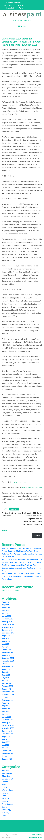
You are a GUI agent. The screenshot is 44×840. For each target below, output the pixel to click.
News (4, 796)
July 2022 (5, 739)
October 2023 (7, 697)
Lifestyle (20, 5)
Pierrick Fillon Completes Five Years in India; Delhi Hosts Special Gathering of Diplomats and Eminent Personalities (21, 576)
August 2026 (6, 602)
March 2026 (6, 616)
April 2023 (5, 714)
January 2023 (7, 723)
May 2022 (5, 745)
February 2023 (7, 720)
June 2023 (6, 709)
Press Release (11, 8)
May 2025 (5, 644)
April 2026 (5, 613)
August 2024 (6, 669)
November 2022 (8, 728)
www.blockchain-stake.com (31, 488)
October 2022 (7, 731)
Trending (5, 812)
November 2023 (8, 695)
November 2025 (8, 627)
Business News (7, 773)
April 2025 (5, 647)
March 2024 (6, 683)
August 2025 (6, 636)
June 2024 (6, 675)
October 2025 (7, 630)
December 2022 (8, 725)
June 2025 (6, 641)
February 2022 (7, 753)
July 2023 (5, 706)
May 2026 (5, 610)
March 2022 (6, 751)
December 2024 (8, 658)
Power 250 (6, 801)
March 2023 (6, 717)
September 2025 (8, 633)
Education (18, 2)
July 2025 (5, 638)
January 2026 (7, 622)
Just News (36, 835)
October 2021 (7, 756)
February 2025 (7, 652)
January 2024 (7, 689)
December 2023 (8, 692)
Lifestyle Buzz (7, 790)
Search (4, 530)
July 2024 (5, 672)
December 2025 (8, 624)
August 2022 (6, 737)
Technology (6, 810)
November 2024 (8, 661)
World (21, 8)
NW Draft (5, 798)
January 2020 (7, 759)
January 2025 (7, 655)
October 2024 (7, 664)
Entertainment (10, 5)
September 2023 (8, 700)
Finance (5, 782)
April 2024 (5, 680)
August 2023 (6, 703)
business (14, 509)
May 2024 (5, 678)
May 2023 (5, 711)
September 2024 (8, 666)
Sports (4, 807)
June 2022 (6, 742)
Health (4, 784)
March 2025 (6, 650)
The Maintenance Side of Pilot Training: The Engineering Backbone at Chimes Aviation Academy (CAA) (21, 568)
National (5, 793)
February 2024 (7, 686)
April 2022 (5, 748)
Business (9, 2)
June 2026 (6, 608)
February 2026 (7, 619)
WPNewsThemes (35, 837)
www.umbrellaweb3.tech (23, 482)
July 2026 (5, 605)
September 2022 (8, 734)
